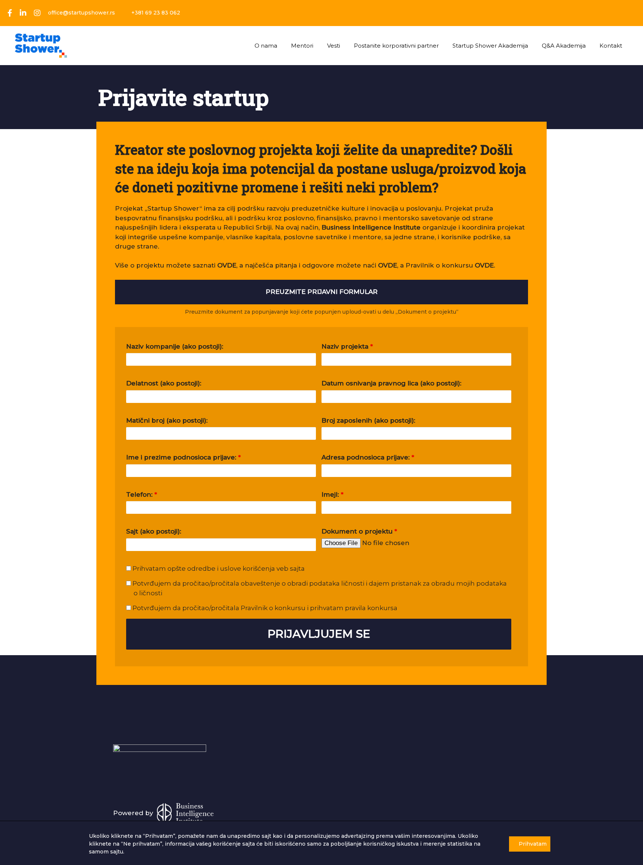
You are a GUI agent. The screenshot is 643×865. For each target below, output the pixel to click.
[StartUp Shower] (41, 45)
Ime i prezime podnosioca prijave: (183, 457)
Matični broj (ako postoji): (167, 420)
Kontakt (610, 45)
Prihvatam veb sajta (218, 568)
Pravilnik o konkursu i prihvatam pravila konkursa (318, 608)
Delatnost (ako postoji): (163, 383)
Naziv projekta (347, 346)
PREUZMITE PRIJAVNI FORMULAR (322, 291)
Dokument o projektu (359, 531)
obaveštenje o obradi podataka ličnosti (302, 583)
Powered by (134, 813)
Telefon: (141, 494)
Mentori (302, 45)
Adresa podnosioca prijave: (368, 457)
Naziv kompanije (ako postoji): (174, 346)
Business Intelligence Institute (371, 227)
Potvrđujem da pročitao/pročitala (264, 608)
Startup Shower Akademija (490, 45)
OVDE (387, 265)
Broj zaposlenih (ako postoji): (368, 420)
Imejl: (332, 494)
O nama (266, 45)
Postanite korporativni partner (396, 45)
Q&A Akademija (564, 45)
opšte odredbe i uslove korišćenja (221, 568)
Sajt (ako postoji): (153, 531)
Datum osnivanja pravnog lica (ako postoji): (391, 383)
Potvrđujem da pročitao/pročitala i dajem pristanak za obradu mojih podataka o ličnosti (319, 588)
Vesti (333, 45)
